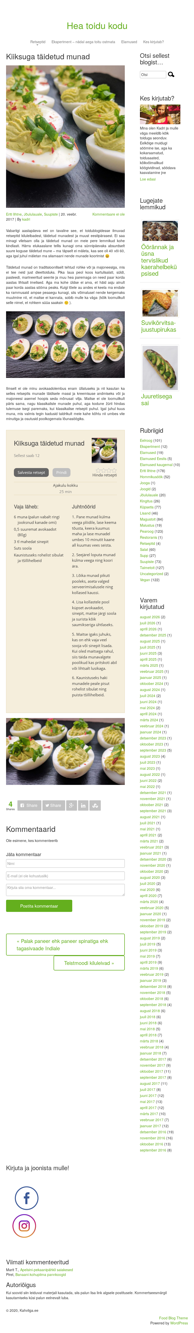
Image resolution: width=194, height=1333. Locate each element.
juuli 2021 (147, 822)
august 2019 (150, 937)
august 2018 (150, 1010)
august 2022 (150, 774)
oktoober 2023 (151, 744)
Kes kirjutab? (153, 42)
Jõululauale (33, 214)
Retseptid (37, 42)
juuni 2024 (148, 701)
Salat (144, 549)
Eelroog (146, 440)
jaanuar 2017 (150, 1125)
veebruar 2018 (151, 1046)
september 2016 (153, 1149)
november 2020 (152, 865)
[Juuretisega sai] (162, 367)
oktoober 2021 (151, 804)
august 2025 (150, 641)
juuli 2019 (147, 943)
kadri (26, 219)
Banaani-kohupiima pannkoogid (40, 1274)
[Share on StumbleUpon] (95, 805)
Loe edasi (148, 179)
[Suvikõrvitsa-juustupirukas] (162, 302)
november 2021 (152, 798)
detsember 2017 (153, 1059)
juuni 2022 (148, 780)
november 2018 (152, 992)
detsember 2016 (153, 1131)
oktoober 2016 (151, 1143)
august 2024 (150, 689)
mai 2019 (147, 956)
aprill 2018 (148, 1034)
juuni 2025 (148, 653)
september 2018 (153, 1004)
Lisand (145, 513)
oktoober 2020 (151, 871)
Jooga (145, 482)
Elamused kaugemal (156, 464)
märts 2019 (149, 968)
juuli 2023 (147, 762)
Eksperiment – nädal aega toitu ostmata (83, 42)
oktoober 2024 (151, 683)
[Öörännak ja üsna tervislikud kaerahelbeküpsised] (162, 230)
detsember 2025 (153, 634)
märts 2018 (149, 1040)
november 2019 (152, 919)
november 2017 (152, 1065)
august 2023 (150, 756)
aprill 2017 (148, 1107)
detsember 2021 (153, 792)
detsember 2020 (153, 859)
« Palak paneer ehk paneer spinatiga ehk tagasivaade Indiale (62, 944)
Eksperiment (150, 446)
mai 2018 (147, 1028)
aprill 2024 (148, 713)
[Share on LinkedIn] (83, 805)
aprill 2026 (148, 628)
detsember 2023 (153, 737)
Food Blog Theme (173, 1317)
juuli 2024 (147, 695)
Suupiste (51, 214)
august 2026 (150, 616)
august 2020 (150, 877)
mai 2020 (147, 889)
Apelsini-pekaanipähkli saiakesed (46, 1269)
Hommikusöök (151, 476)
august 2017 (150, 1083)
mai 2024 (147, 707)
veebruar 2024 (151, 725)
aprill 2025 (148, 659)
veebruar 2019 (151, 974)
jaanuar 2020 (150, 913)
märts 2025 (149, 665)
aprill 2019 (148, 962)
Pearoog (147, 531)
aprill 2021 (148, 834)
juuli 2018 (147, 1016)
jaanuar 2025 (150, 677)
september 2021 (153, 810)
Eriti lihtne (14, 214)
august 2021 (150, 816)
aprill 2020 (148, 895)
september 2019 (153, 931)
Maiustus (147, 525)
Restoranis (148, 537)
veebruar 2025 (151, 671)
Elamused (129, 42)
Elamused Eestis (153, 458)
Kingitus (146, 500)
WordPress (179, 1322)
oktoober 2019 (151, 925)
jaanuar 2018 (150, 1053)
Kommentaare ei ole (108, 214)
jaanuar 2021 (150, 853)
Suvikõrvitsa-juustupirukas (158, 325)
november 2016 (152, 1137)
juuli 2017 (147, 1089)
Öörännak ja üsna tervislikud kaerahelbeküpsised (159, 260)
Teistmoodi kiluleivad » (89, 962)
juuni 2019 (148, 950)
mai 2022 (147, 786)
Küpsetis (147, 506)
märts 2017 (149, 1113)
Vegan (145, 579)
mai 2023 (147, 768)
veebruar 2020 (151, 907)
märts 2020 (149, 901)
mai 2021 (147, 828)
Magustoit (148, 519)
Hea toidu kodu (97, 25)
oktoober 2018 (151, 998)
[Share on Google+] (71, 805)
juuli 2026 (147, 622)
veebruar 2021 (151, 847)
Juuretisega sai (156, 399)
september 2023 (153, 750)
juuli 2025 (147, 647)
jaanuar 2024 (150, 731)
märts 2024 (149, 719)
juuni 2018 (148, 1022)
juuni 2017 (148, 1095)
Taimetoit (147, 567)
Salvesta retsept (31, 472)
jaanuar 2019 (150, 980)
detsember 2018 (153, 986)
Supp (144, 555)
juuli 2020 (147, 883)
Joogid (145, 488)
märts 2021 (149, 840)
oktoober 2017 (151, 1071)
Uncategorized (151, 573)
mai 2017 (147, 1101)
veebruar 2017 (151, 1119)
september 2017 (153, 1077)
